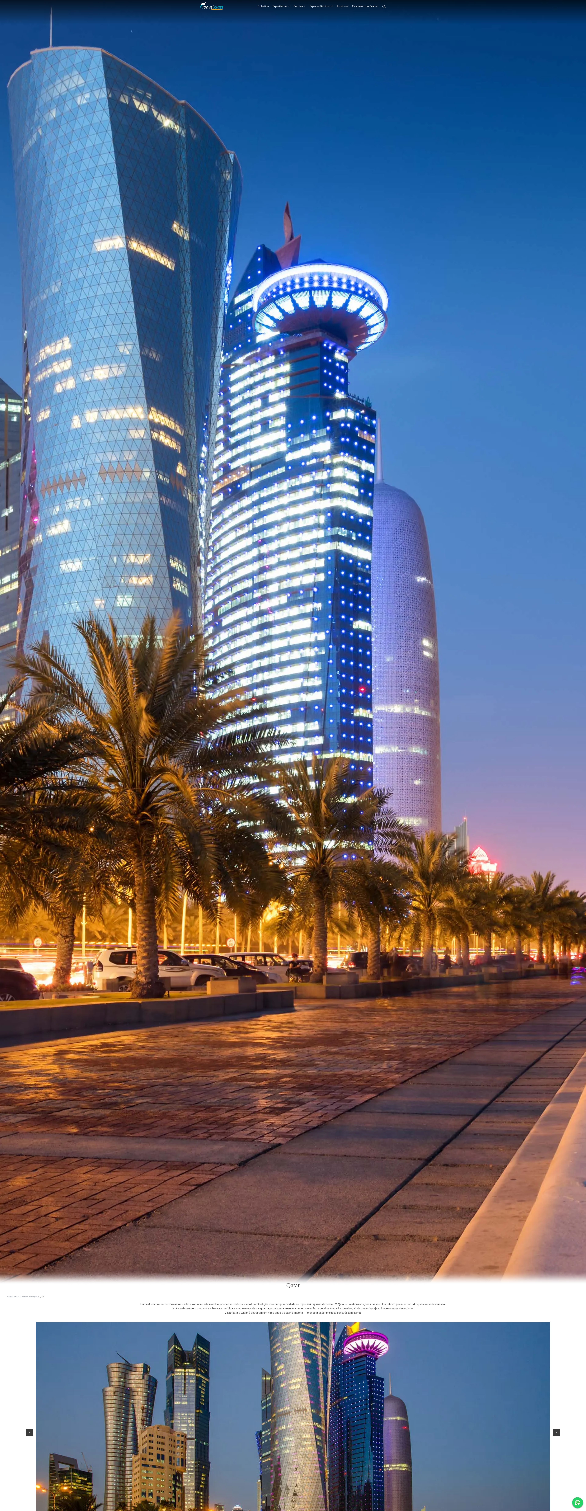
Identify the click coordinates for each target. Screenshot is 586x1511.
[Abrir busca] (384, 6)
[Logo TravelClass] (211, 6)
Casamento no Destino (365, 6)
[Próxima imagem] (556, 1432)
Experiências (280, 6)
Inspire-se (342, 6)
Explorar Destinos (320, 6)
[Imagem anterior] (29, 1432)
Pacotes (298, 6)
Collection (263, 6)
